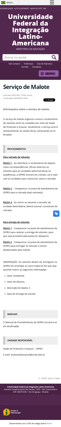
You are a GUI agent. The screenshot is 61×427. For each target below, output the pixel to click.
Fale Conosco (14, 63)
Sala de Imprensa (44, 63)
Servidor (25, 67)
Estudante (36, 67)
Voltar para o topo (50, 378)
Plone (49, 423)
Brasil (10, 2)
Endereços (28, 63)
